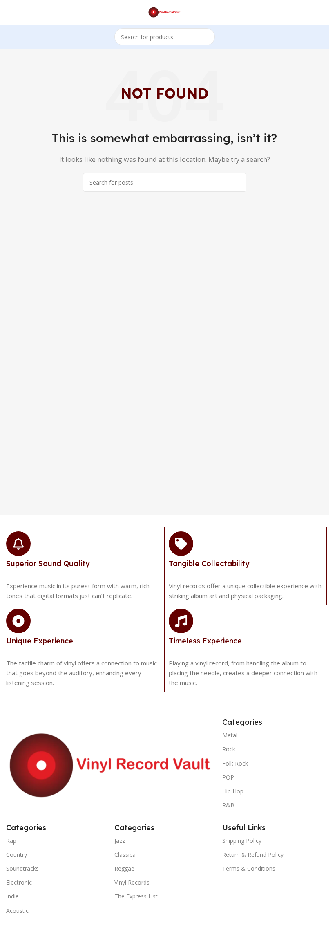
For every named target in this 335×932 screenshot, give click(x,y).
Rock (228, 749)
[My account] (319, 12)
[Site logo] (164, 11)
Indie (12, 896)
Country (16, 854)
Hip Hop (232, 791)
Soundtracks (22, 868)
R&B (228, 805)
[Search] (206, 36)
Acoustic (17, 910)
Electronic (19, 882)
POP (228, 777)
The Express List (136, 896)
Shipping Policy (241, 841)
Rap (11, 841)
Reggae (124, 868)
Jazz (119, 841)
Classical (125, 854)
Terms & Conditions (248, 868)
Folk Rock (235, 763)
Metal (229, 735)
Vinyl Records (132, 882)
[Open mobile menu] (9, 12)
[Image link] (110, 764)
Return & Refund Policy (253, 854)
